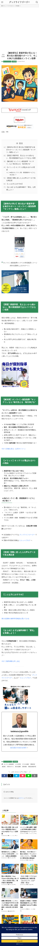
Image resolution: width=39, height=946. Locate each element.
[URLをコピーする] (34, 775)
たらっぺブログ (24, 540)
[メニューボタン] (2, 2)
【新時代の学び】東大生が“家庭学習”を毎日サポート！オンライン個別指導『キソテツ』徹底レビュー (21, 149)
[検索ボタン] (37, 2)
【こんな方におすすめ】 (14, 184)
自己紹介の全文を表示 (18, 748)
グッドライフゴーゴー (19, 2)
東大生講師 (18, 766)
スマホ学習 (18, 764)
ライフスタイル (7, 61)
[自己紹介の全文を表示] (28, 747)
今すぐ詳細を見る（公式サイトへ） (14, 449)
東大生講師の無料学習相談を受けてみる (15, 618)
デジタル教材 (25, 764)
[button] (4, 775)
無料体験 (24, 766)
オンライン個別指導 (9, 764)
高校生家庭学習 (32, 766)
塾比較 (3, 766)
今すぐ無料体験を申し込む (11, 661)
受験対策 (32, 764)
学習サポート (10, 766)
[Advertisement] (19, 28)
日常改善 (14, 61)
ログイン (21, 798)
